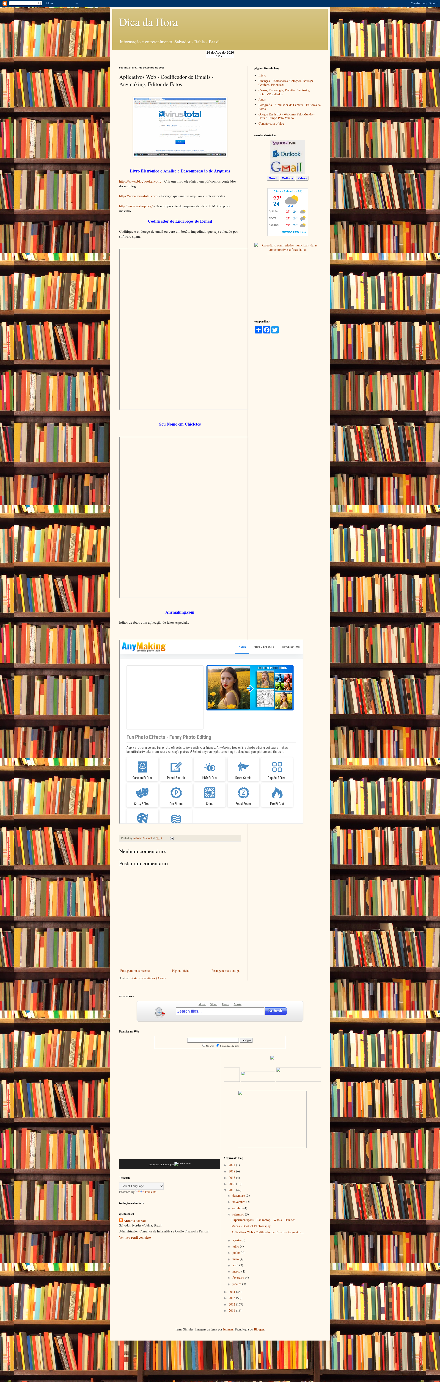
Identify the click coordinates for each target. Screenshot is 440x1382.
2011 (232, 1310)
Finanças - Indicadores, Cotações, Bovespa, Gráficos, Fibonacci (286, 83)
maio (236, 1259)
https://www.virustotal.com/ (138, 196)
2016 (232, 1184)
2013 (232, 1298)
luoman (228, 1329)
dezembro (239, 1195)
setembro (238, 1214)
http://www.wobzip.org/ (136, 206)
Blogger (259, 1329)
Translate (150, 1192)
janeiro (237, 1284)
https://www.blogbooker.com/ (140, 181)
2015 (232, 1190)
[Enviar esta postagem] (171, 838)
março (236, 1271)
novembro (239, 1201)
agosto (237, 1240)
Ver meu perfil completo (135, 1237)
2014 (232, 1291)
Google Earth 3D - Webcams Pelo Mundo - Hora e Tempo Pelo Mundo (286, 116)
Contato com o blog (271, 123)
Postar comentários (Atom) (148, 978)
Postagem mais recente (135, 970)
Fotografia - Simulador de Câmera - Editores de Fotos (289, 107)
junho (236, 1252)
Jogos (262, 99)
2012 (232, 1304)
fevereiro (238, 1277)
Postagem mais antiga (225, 970)
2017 (232, 1177)
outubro (237, 1208)
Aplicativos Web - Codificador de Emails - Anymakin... (267, 1232)
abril (235, 1265)
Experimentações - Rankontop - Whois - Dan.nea (263, 1220)
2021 (232, 1165)
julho (236, 1246)
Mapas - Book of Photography (251, 1226)
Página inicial (181, 970)
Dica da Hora (148, 21)
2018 (232, 1171)
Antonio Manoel (143, 838)
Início (262, 75)
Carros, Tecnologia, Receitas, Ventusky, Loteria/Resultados (284, 92)
